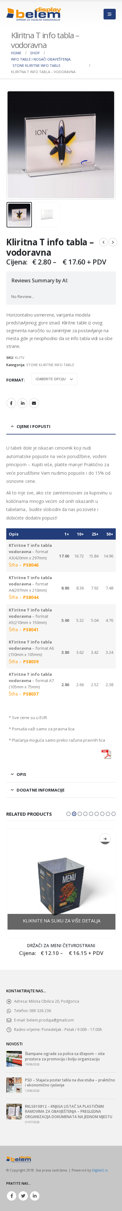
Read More (105, 839)
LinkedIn (23, 403)
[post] (14, 1058)
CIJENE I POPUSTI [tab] (33, 426)
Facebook (11, 403)
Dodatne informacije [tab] (40, 790)
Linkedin (34, 1196)
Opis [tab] (21, 774)
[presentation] (14, 145)
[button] (68, 814)
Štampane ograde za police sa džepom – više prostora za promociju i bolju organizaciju (65, 1056)
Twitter (23, 1196)
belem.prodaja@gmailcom (50, 1019)
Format (15, 380)
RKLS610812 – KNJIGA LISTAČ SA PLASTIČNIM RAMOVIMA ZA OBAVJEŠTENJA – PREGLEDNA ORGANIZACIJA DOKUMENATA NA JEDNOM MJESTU (68, 1111)
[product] (61, 883)
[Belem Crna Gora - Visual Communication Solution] (33, 14)
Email (34, 403)
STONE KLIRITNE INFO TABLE (50, 364)
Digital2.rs (100, 1170)
